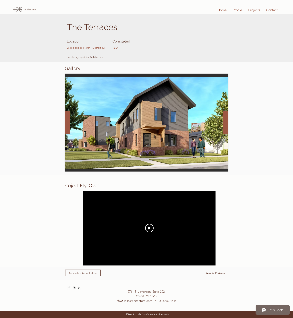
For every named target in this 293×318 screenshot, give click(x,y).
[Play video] (149, 228)
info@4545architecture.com (134, 301)
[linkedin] (79, 288)
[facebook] (69, 288)
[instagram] (74, 288)
